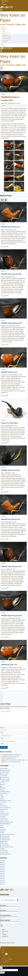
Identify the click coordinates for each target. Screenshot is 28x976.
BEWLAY (2, 790)
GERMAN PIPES (5, 838)
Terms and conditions (6, 36)
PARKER (3, 94)
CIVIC (1, 795)
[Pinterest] (7, 7)
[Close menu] (0, 948)
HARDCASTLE (3, 809)
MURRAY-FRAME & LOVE (6, 822)
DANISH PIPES (5, 777)
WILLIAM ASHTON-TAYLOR (7, 834)
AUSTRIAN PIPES (4, 772)
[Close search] (1, 967)
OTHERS (2, 848)
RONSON (2, 831)
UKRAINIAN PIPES (6, 854)
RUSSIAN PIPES (4, 852)
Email (2, 738)
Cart (3, 2)
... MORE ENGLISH (5, 781)
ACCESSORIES (4, 768)
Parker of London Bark (9, 423)
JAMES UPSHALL (4, 813)
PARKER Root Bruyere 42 (10, 227)
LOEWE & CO (3, 818)
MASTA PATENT (4, 820)
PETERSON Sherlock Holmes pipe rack (17, 760)
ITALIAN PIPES (5, 845)
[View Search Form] (1, 10)
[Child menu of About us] (9, 33)
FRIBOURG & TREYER (5, 800)
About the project (6, 35)
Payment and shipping (7, 38)
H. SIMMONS (3, 806)
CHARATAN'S (3, 793)
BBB (1, 786)
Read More (4, 246)
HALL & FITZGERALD (5, 807)
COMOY (2, 797)
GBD (1, 804)
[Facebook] (2, 7)
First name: (3, 905)
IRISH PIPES (4, 841)
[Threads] (11, 7)
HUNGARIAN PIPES (5, 839)
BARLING (2, 784)
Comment (2, 727)
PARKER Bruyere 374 (9, 372)
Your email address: (5, 915)
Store (3, 31)
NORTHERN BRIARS (5, 823)
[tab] (1, 692)
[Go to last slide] (2, 200)
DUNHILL (2, 799)
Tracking (4, 4)
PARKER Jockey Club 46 (10, 470)
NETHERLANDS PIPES (7, 847)
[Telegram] (9, 7)
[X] (4, 7)
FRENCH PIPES (5, 836)
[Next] (5, 200)
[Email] (0, 7)
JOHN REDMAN (4, 815)
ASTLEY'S (2, 782)
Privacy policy (5, 40)
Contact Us (5, 42)
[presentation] (13, 212)
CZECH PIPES (3, 775)
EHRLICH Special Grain (16, 754)
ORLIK (1, 825)
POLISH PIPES (3, 850)
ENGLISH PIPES (5, 779)
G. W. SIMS (3, 802)
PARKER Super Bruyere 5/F (11, 274)
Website (2, 743)
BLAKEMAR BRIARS (5, 791)
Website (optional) (5, 920)
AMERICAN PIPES (6, 770)
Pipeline (4, 29)
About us (3, 954)
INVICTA (2, 811)
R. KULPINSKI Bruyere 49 (13, 761)
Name (2, 732)
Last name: (3, 910)
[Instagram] (5, 7)
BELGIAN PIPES (4, 774)
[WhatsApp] (12, 7)
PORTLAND (3, 829)
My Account (5, 931)
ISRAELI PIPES (3, 843)
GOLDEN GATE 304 (14, 756)
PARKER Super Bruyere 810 (11, 323)
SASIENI (2, 832)
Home (3, 27)
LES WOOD (3, 816)
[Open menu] (1, 68)
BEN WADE (3, 788)
